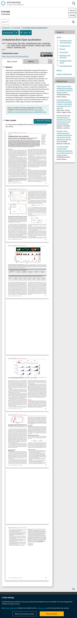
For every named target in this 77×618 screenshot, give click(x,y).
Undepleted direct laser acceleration (66, 42)
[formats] (16, 32)
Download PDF (8, 33)
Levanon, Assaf (40, 45)
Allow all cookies (51, 614)
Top (73, 588)
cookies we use (41, 608)
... (50, 61)
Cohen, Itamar (12, 43)
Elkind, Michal (15, 45)
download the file (40, 124)
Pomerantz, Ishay (19, 47)
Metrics (59, 70)
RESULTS (62, 49)
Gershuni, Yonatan (27, 45)
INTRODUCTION (65, 46)
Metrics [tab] (31, 61)
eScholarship (6, 28)
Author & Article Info (64, 74)
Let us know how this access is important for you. (29, 112)
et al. (3, 49)
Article (59, 37)
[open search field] (73, 3)
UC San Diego (5, 14)
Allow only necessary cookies (24, 614)
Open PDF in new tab (44, 121)
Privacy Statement (11, 608)
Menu (4, 22)
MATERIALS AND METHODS (65, 56)
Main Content (11, 120)
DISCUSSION (64, 52)
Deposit (72, 10)
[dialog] (38, 606)
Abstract (9, 67)
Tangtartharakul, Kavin (33, 43)
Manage (71, 15)
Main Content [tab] (12, 61)
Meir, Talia (21, 43)
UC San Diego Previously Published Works (34, 28)
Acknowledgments (66, 66)
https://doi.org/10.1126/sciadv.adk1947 (15, 56)
